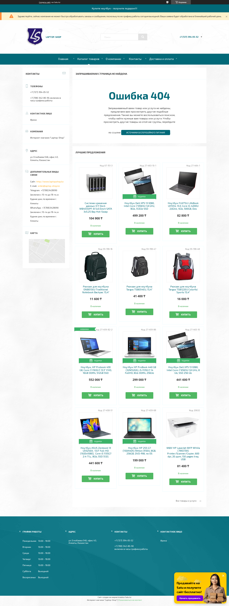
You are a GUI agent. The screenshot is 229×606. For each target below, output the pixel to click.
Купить (98, 233)
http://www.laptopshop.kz (50, 181)
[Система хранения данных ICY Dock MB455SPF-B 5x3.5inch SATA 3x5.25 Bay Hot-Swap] (95, 183)
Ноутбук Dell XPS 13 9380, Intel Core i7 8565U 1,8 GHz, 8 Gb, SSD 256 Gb (183, 370)
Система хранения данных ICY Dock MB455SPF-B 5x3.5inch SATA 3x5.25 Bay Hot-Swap (95, 207)
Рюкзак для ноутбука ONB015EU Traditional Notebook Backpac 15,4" (95, 289)
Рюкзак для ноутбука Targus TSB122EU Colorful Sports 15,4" (183, 289)
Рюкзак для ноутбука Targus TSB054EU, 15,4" (139, 288)
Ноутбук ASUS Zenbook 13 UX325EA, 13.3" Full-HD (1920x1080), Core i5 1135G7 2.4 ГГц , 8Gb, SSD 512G (95, 452)
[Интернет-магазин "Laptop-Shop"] (34, 45)
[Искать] (142, 37)
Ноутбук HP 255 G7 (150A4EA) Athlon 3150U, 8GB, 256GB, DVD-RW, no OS (139, 450)
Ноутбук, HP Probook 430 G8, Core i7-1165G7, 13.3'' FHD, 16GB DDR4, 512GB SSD (96, 370)
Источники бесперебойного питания (145, 132)
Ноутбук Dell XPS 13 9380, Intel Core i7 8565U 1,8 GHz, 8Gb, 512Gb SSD (139, 206)
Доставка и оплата (161, 59)
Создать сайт (45, 2)
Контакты (135, 59)
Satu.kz (128, 597)
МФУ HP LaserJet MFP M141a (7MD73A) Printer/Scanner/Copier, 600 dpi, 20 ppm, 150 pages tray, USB (183, 453)
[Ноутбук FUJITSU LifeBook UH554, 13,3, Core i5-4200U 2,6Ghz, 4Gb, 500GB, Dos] (183, 183)
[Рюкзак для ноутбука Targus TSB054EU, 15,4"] (139, 266)
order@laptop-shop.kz (49, 186)
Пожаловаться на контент (130, 600)
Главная (63, 59)
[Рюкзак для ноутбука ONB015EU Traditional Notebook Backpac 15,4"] (95, 266)
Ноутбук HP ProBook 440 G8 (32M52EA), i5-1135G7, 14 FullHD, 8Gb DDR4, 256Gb (139, 370)
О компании (113, 59)
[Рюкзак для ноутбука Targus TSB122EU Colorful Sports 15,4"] (183, 266)
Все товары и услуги (186, 500)
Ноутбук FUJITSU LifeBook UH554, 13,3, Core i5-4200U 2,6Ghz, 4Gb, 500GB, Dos (183, 206)
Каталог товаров (88, 59)
